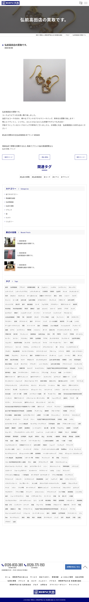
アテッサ (23, 441)
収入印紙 (49, 436)
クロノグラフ (67, 487)
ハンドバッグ (57, 313)
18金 (58, 385)
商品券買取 (19, 458)
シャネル (53, 287)
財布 (60, 296)
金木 (48, 513)
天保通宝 (45, 325)
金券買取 (38, 453)
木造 (27, 496)
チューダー (8, 432)
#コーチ (47, 177)
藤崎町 (47, 411)
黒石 (55, 296)
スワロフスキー (42, 300)
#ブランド (65, 177)
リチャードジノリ (70, 479)
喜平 (23, 304)
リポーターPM (29, 458)
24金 (19, 509)
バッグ (56, 517)
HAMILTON (22, 368)
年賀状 (37, 458)
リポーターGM (17, 394)
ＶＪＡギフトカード (72, 347)
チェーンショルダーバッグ (13, 513)
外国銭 (65, 411)
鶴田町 (14, 428)
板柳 (11, 441)
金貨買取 (61, 500)
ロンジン (33, 385)
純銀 (60, 372)
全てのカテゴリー (12, 194)
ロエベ (64, 385)
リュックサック (56, 398)
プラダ (66, 308)
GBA (23, 325)
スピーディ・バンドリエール (70, 389)
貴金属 (39, 517)
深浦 (54, 496)
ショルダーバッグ (26, 313)
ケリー (33, 419)
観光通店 (30, 304)
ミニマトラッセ (55, 487)
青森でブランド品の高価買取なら (40, 146)
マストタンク (76, 415)
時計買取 (48, 500)
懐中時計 (7, 372)
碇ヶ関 (46, 428)
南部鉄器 (33, 334)
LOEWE (25, 394)
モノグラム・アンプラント (38, 424)
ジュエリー (9, 221)
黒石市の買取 (14, 360)
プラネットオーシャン (68, 424)
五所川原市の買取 (54, 360)
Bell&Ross (64, 449)
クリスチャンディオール (64, 330)
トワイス (61, 351)
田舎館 (77, 436)
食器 (61, 479)
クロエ (61, 453)
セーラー (7, 338)
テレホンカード (74, 291)
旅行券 (15, 334)
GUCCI (68, 351)
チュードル (39, 505)
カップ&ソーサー (24, 483)
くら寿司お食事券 (48, 441)
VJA (23, 317)
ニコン (58, 470)
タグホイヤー (75, 317)
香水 (38, 325)
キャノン (7, 300)
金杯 (31, 321)
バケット (72, 411)
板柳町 (7, 428)
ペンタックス (78, 364)
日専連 (60, 419)
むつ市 (41, 500)
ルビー (19, 449)
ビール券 (15, 300)
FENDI (18, 317)
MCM (6, 360)
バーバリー (37, 313)
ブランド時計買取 (57, 475)
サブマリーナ (43, 470)
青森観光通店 (10, 198)
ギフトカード (23, 321)
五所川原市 (71, 300)
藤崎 (34, 462)
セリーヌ (18, 347)
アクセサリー (55, 304)
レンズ (74, 377)
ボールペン (79, 334)
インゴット (8, 398)
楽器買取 (79, 500)
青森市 (75, 304)
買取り (16, 313)
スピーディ (51, 402)
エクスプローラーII (10, 424)
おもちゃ (13, 296)
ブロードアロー (55, 411)
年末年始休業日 (17, 308)
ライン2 (25, 419)
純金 (65, 419)
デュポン (7, 419)
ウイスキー (8, 321)
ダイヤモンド (48, 517)
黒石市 (18, 304)
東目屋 (64, 436)
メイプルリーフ (35, 347)
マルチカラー (9, 492)
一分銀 (63, 441)
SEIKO (31, 338)
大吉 (52, 317)
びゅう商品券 (54, 325)
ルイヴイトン (21, 330)
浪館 (6, 509)
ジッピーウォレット (11, 368)
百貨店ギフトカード (25, 445)
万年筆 (72, 334)
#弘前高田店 (37, 177)
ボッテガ (27, 342)
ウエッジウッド (72, 483)
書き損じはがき (63, 381)
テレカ (65, 291)
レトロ (77, 321)
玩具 (6, 296)
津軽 (57, 458)
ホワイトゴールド (41, 351)
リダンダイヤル (24, 385)
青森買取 (70, 492)
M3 (53, 458)
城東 (51, 462)
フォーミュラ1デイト (20, 470)
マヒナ (67, 432)
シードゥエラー (37, 428)
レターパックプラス (21, 291)
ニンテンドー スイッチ (21, 505)
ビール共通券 (53, 321)
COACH (52, 291)
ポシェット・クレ (36, 389)
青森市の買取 (18, 342)
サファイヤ (69, 445)
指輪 (6, 330)
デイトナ (37, 321)
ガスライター (17, 419)
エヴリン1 (76, 487)
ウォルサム (60, 428)
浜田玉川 (13, 509)
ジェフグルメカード (11, 445)
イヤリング (75, 466)
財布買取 (48, 505)
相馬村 (37, 436)
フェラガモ (45, 304)
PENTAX (29, 330)
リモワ (72, 381)
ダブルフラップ (43, 462)
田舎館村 (27, 428)
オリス (80, 355)
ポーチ (45, 330)
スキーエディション (25, 500)
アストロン (24, 338)
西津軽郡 (15, 436)
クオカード (62, 300)
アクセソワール (27, 509)
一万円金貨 (25, 475)
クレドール (24, 355)
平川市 (15, 389)
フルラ (65, 334)
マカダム (26, 347)
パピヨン (36, 449)
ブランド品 (45, 372)
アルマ (72, 398)
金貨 (15, 321)
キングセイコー (24, 389)
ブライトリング (67, 364)
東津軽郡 (7, 436)
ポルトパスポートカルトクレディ (49, 483)
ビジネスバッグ (29, 479)
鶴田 (17, 441)
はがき (60, 308)
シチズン (57, 389)
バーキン (67, 355)
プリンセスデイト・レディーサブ (24, 432)
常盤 (79, 505)
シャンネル (79, 492)
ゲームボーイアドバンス (12, 325)
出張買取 (29, 411)
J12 (44, 394)
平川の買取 (8, 415)
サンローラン (52, 394)
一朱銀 (70, 441)
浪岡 (58, 424)
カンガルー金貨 (9, 449)
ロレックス (72, 287)
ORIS (74, 355)
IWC (48, 398)
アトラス (72, 509)
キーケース (47, 496)
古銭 (79, 517)
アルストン (65, 458)
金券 (6, 287)
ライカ (45, 342)
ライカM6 (46, 415)
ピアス (12, 330)
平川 (29, 462)
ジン (80, 513)
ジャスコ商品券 (23, 424)
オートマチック (30, 487)
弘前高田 (38, 338)
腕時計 (32, 308)
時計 (33, 517)
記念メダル (52, 381)
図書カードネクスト (45, 296)
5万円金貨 (52, 424)
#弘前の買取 (25, 177)
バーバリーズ (27, 449)
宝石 (48, 334)
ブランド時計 (45, 317)
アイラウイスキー (23, 372)
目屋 (32, 505)
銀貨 (59, 394)
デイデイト (66, 415)
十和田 (71, 496)
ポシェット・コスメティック (73, 453)
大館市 (20, 428)
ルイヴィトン (62, 287)
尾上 (43, 436)
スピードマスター (77, 351)
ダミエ (62, 347)
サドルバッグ (9, 479)
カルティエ (21, 296)
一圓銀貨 (57, 436)
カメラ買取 (62, 492)
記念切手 (29, 317)
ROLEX (26, 308)
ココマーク (8, 470)
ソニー (45, 466)
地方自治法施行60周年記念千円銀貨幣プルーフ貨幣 (20, 406)
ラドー (66, 342)
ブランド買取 (19, 492)
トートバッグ (47, 313)
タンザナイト (33, 470)
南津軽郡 (74, 432)
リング (45, 321)
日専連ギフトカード (41, 355)
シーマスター (68, 372)
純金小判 (66, 505)
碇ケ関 (53, 428)
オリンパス (42, 385)
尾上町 (31, 436)
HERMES (64, 360)
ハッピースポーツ (50, 432)
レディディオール (35, 291)
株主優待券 (16, 351)
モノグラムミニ (14, 517)
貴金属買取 (39, 479)
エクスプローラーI (28, 415)
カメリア (29, 368)
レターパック (9, 291)
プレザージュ (38, 411)
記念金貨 (72, 368)
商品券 (68, 517)
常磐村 (45, 445)
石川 (26, 466)
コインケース (48, 389)
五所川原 (23, 300)
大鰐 (79, 424)
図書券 (54, 513)
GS (56, 347)
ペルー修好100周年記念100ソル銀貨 (15, 462)
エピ (47, 479)
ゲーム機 (69, 321)
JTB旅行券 (8, 334)
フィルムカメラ (65, 325)
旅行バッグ (41, 406)
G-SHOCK (45, 291)
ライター (80, 368)
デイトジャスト (17, 402)
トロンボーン (70, 500)
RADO (71, 342)
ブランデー (33, 364)
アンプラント (69, 475)
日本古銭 (7, 394)
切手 (62, 517)
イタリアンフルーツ (11, 483)
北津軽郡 (23, 436)
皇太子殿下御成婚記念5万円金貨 (14, 411)
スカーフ (52, 308)
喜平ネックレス (29, 402)
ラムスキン (15, 355)
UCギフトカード (65, 304)
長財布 (65, 398)
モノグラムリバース (11, 453)
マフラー (7, 402)
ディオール (52, 355)
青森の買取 (43, 381)
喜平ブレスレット (23, 377)
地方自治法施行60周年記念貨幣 (73, 394)
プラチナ (7, 522)
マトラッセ (80, 381)
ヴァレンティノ (55, 415)
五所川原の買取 (55, 364)
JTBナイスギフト (73, 385)
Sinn (6, 517)
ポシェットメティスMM (26, 453)
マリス (7, 487)
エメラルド (8, 313)
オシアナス (24, 364)
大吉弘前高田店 (9, 317)
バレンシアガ (9, 304)
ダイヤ (76, 330)
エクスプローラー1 (35, 466)
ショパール (39, 432)
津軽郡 (60, 432)
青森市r (62, 321)
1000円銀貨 (66, 466)
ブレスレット (24, 334)
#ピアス (56, 177)
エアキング (57, 377)
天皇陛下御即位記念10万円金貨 (46, 419)
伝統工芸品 (41, 334)
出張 (14, 522)
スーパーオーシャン (38, 513)
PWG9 (54, 500)
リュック (52, 445)
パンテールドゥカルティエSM (50, 449)
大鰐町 (39, 415)
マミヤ (23, 360)
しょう (60, 355)
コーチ (37, 304)
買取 (28, 517)
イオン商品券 (9, 458)
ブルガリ (7, 351)
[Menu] (85, 3)
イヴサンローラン (36, 496)
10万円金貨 (77, 360)
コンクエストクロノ (11, 500)
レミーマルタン (43, 364)
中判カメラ (30, 360)
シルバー (67, 296)
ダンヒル (53, 372)
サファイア (66, 470)
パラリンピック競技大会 (12, 475)
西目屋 (71, 436)
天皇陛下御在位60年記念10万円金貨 (57, 368)
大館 (57, 441)
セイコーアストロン (28, 351)
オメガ (36, 317)
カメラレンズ (36, 342)
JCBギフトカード (10, 377)
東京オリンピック (43, 487)
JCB (68, 317)
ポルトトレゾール (55, 466)
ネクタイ (7, 389)
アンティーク (76, 325)
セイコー (15, 338)
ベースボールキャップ (49, 453)
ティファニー (60, 317)
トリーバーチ (31, 325)
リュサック (54, 479)
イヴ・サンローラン (55, 342)
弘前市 (58, 291)
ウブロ (45, 338)
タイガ (74, 505)
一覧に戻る (44, 157)
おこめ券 (34, 483)
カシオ (16, 364)
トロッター (19, 479)
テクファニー (9, 347)
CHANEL (7, 355)
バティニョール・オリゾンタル (35, 398)
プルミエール (68, 313)
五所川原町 (37, 445)
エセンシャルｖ (39, 492)
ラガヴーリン (35, 372)
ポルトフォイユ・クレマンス (13, 466)
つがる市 (75, 428)
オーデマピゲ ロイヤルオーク (40, 475)
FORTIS (59, 334)
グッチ (73, 308)
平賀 (6, 441)
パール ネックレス (75, 449)
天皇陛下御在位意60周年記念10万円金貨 (46, 509)
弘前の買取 (5, 149)
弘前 (38, 308)
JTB (53, 334)
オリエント (64, 509)
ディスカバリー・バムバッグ (13, 381)
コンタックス (47, 377)
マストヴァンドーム (61, 462)
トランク (49, 406)
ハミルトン (37, 330)
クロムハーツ (57, 505)
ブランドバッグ (51, 492)
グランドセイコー (48, 347)
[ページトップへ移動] (85, 567)
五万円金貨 (62, 513)
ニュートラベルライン (16, 496)
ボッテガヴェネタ (41, 360)
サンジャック (46, 458)
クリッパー (29, 492)
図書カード (66, 377)
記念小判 (52, 330)
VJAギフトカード (19, 398)
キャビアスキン (39, 368)
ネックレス (52, 300)
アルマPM (21, 487)
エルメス (44, 308)
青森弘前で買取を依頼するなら (14, 146)
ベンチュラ (60, 445)
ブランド (13, 149)
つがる (52, 470)
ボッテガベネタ (54, 338)
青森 (23, 517)
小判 (70, 360)
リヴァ (14, 487)
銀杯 (31, 355)
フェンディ (8, 342)
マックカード (65, 338)
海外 (6, 496)
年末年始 (7, 308)
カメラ (8, 217)
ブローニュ (52, 351)
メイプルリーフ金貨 (35, 394)
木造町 (64, 483)
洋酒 (74, 517)
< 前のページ (8, 157)
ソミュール (26, 513)
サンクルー (58, 406)
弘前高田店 (10, 202)
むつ (35, 500)
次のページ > (81, 157)
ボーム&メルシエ (32, 296)
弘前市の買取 (76, 338)
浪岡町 (68, 428)
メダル (71, 419)
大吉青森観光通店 (69, 406)
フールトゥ (51, 385)
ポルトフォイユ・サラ (31, 381)
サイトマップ (74, 584)
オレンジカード (40, 402)
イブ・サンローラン (34, 441)
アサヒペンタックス (11, 385)
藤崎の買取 (17, 415)
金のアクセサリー (36, 377)
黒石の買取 (8, 364)
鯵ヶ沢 (64, 496)
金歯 (14, 372)
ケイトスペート (72, 513)
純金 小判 (8, 505)
